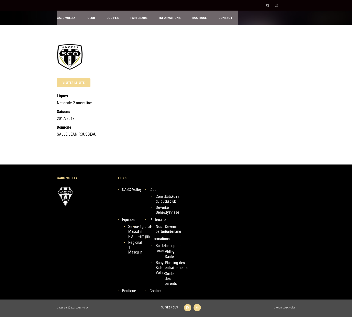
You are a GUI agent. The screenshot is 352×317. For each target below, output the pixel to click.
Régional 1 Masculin (135, 247)
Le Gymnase (172, 210)
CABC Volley (132, 189)
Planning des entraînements (176, 265)
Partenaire (158, 219)
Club (153, 189)
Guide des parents (171, 278)
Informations (160, 238)
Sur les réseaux (162, 248)
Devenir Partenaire (173, 229)
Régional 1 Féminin (144, 231)
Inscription (173, 245)
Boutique (129, 290)
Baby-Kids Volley (160, 267)
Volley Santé (169, 254)
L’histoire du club (172, 199)
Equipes (128, 219)
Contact (156, 290)
